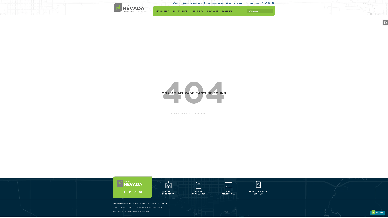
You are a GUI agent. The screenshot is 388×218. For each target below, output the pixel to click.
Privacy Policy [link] (118, 207)
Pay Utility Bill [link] (228, 193)
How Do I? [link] (212, 11)
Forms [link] (178, 3)
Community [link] (197, 11)
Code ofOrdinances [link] (198, 193)
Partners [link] (227, 11)
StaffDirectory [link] (168, 193)
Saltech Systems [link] (143, 211)
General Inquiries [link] (193, 3)
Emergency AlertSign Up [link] (258, 193)
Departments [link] (180, 11)
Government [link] (162, 11)
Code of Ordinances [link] (214, 3)
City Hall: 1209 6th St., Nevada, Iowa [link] (135, 11)
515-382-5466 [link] (253, 3)
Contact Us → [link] (162, 203)
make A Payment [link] (236, 3)
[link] (385, 22)
